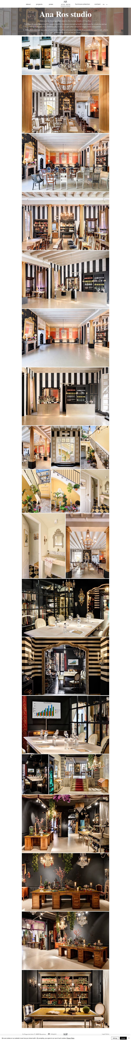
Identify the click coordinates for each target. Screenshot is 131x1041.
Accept (123, 1038)
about (28, 4)
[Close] (129, 1038)
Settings (115, 1038)
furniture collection (82, 4)
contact (98, 4)
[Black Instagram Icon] (49, 1034)
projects (39, 4)
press (51, 4)
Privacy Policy (70, 1038)
